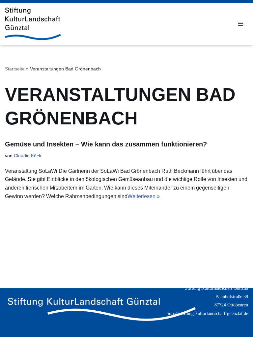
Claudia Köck (27, 155)
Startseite (15, 68)
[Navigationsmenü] (240, 23)
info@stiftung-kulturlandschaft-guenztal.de (208, 313)
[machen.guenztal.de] (33, 24)
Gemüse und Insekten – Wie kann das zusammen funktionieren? (106, 144)
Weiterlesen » (143, 196)
